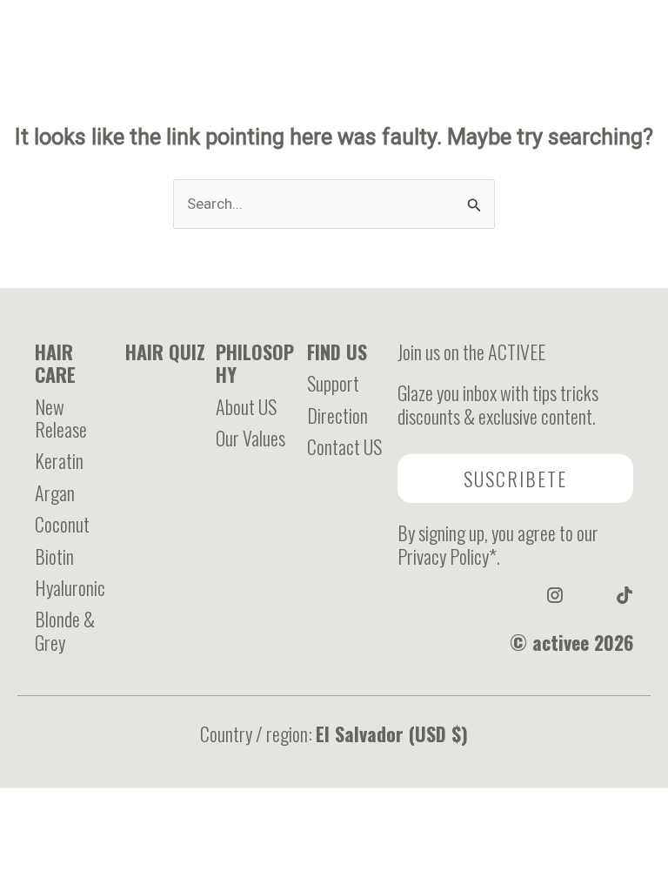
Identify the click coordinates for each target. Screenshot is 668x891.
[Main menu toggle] (28, 103)
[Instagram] (627, 103)
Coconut (62, 524)
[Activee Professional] (327, 102)
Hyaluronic (70, 587)
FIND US (337, 351)
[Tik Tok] (648, 103)
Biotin (54, 556)
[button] (515, 478)
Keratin (59, 460)
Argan (55, 492)
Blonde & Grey (65, 630)
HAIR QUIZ (165, 351)
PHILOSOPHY (255, 363)
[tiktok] (624, 595)
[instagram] (555, 595)
